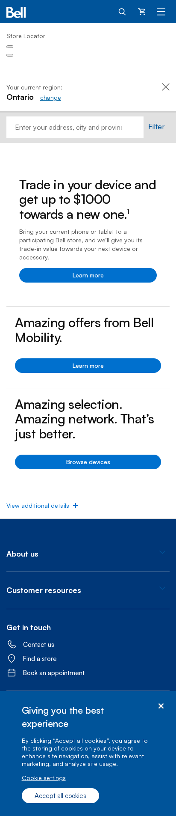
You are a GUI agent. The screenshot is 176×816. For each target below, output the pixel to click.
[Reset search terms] (137, 127)
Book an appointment (54, 673)
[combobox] (68, 127)
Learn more (88, 275)
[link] (50, 97)
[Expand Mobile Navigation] (161, 11)
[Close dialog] (160, 706)
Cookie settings (44, 777)
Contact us (38, 644)
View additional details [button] (37, 505)
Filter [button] (156, 126)
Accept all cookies (60, 796)
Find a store (40, 658)
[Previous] (9, 46)
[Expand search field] (122, 11)
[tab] (88, 554)
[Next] (9, 55)
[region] (88, 753)
